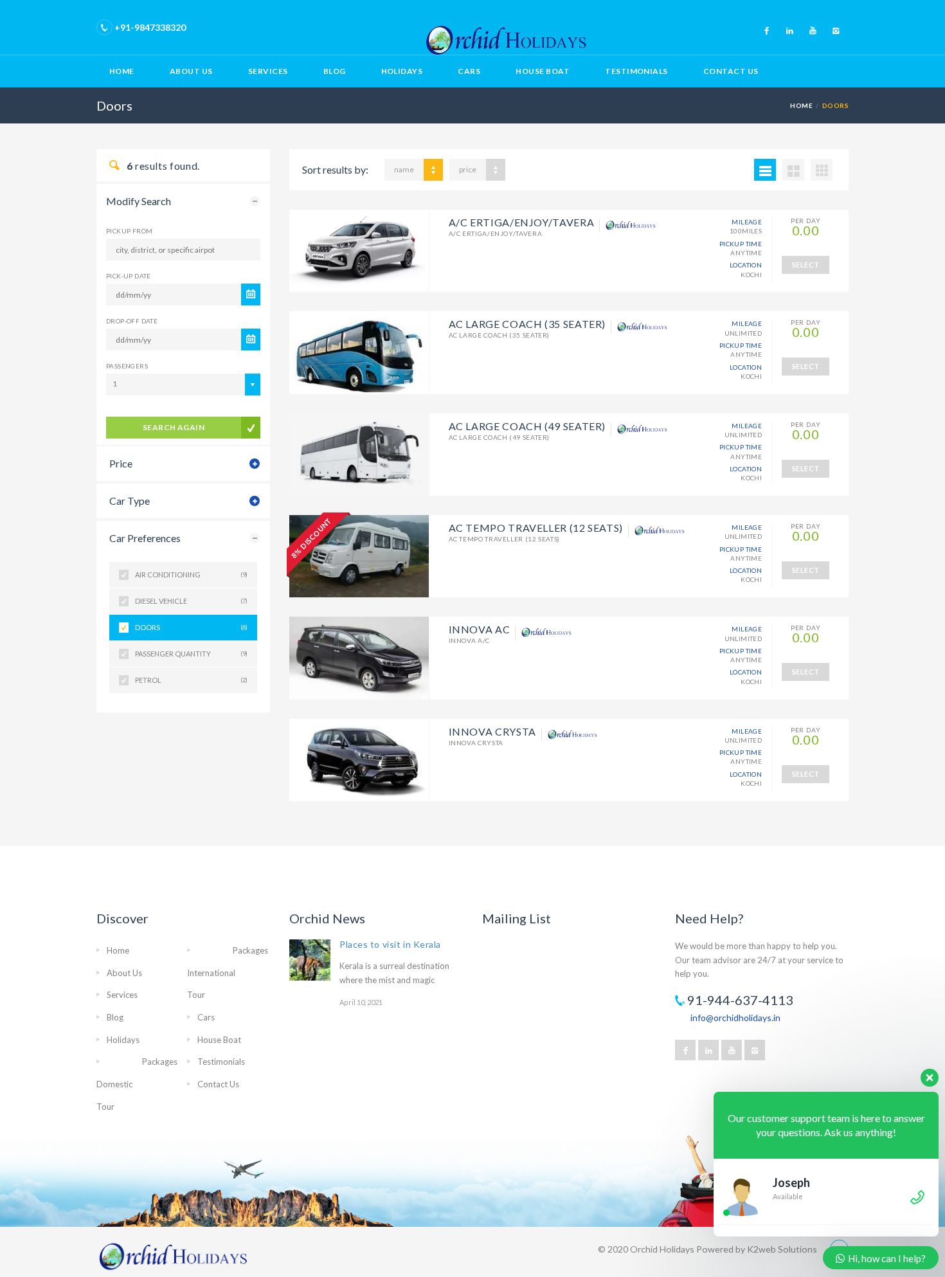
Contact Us (731, 71)
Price (120, 463)
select (806, 264)
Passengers (127, 366)
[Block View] (822, 170)
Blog (334, 71)
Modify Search (138, 201)
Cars (469, 71)
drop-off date (132, 321)
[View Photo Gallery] (359, 251)
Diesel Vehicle (191, 601)
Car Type (129, 500)
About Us (191, 71)
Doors (191, 627)
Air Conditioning (191, 574)
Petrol (191, 680)
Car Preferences (145, 538)
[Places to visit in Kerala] (309, 960)
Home (121, 71)
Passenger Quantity (191, 653)
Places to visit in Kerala (390, 944)
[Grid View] (793, 170)
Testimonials (636, 71)
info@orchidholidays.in (735, 1017)
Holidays (402, 71)
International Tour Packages (227, 972)
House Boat (543, 71)
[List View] (765, 170)
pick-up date (128, 276)
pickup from (129, 231)
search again (174, 427)
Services (268, 71)
